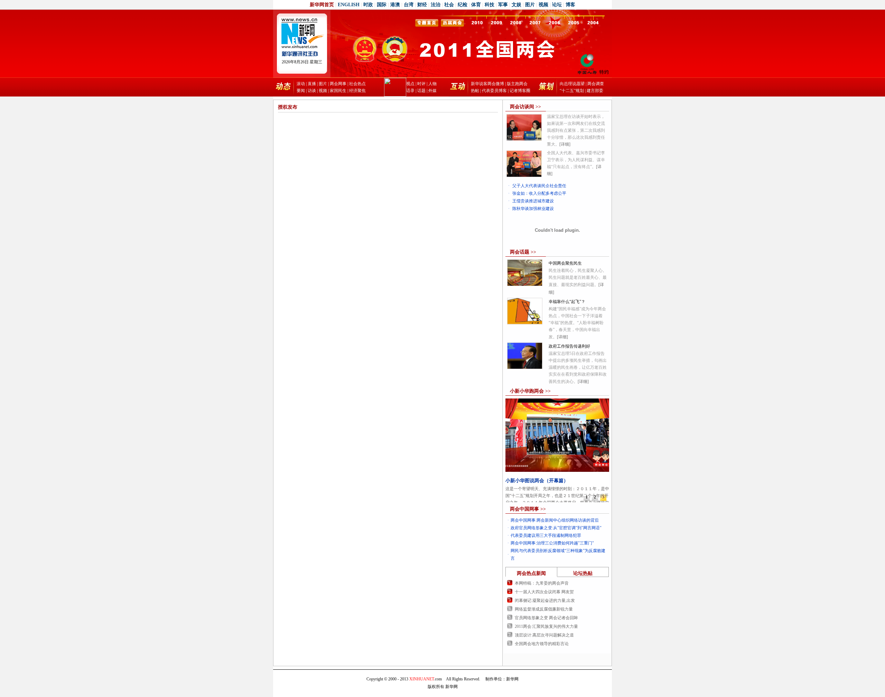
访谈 (312, 90)
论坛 (557, 4)
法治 (435, 4)
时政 (368, 4)
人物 (432, 83)
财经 (422, 4)
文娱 (516, 4)
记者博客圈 (520, 90)
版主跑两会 (517, 83)
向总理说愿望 (572, 83)
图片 (530, 4)
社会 (449, 4)
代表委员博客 (494, 90)
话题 (421, 90)
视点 (410, 83)
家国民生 (338, 90)
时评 (421, 83)
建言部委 (595, 90)
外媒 (432, 90)
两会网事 (338, 83)
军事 (503, 4)
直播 (312, 83)
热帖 (475, 90)
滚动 (301, 83)
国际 (381, 4)
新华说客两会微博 (487, 83)
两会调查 (595, 83)
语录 (410, 90)
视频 (543, 4)
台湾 (408, 4)
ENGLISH (349, 4)
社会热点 (357, 83)
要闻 (301, 90)
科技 (489, 4)
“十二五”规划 (572, 90)
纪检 (462, 4)
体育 (476, 4)
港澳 (395, 4)
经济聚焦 (357, 90)
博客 (570, 4)
